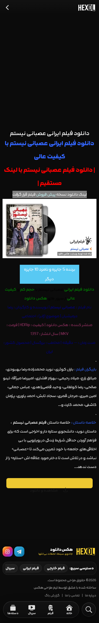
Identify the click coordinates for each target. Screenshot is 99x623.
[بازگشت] (8, 8)
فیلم (82, 307)
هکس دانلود (57, 325)
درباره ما (90, 595)
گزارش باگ (52, 595)
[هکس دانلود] (85, 7)
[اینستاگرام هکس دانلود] (8, 551)
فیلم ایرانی (31, 568)
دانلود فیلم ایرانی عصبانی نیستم (49, 133)
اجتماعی (29, 316)
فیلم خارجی (56, 568)
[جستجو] (89, 609)
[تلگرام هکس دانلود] (19, 551)
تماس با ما (72, 595)
